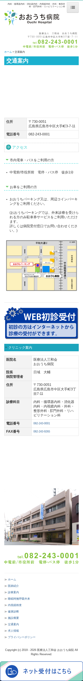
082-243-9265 (41, 431)
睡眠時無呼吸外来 (19, 598)
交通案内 (13, 624)
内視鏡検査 (15, 605)
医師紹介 (13, 585)
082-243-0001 (41, 423)
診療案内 (13, 592)
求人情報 (13, 630)
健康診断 (13, 611)
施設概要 (13, 617)
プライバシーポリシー (22, 637)
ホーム (12, 579)
